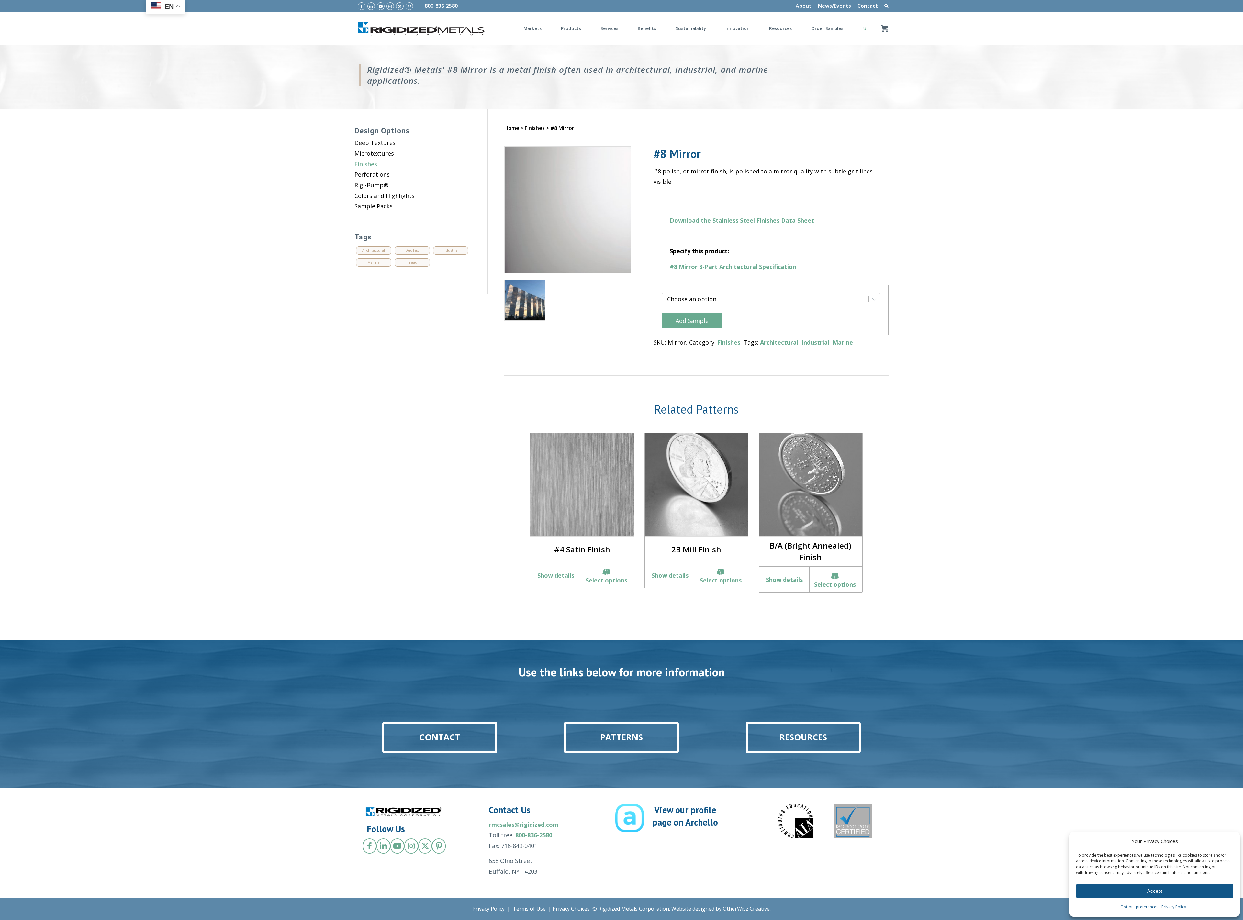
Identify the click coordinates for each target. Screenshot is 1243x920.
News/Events (834, 5)
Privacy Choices (571, 908)
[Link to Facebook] (361, 6)
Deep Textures (375, 143)
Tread (412, 262)
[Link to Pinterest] (409, 6)
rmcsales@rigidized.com (523, 824)
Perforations (372, 174)
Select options (606, 580)
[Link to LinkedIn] (371, 6)
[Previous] (515, 503)
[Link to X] (399, 6)
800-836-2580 (441, 5)
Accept (1154, 891)
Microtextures (374, 153)
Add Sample (692, 321)
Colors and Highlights (384, 196)
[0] (884, 28)
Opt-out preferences (1139, 907)
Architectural (779, 342)
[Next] (877, 503)
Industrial (815, 342)
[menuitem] (803, 6)
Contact (867, 5)
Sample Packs (373, 206)
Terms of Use (529, 908)
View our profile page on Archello (685, 816)
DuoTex (412, 250)
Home (511, 128)
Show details (555, 575)
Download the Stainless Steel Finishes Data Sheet (742, 220)
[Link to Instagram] (390, 6)
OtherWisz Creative (746, 908)
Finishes (535, 128)
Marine (843, 342)
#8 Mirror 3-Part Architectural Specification (733, 267)
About (804, 5)
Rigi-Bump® (371, 185)
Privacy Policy (1173, 907)
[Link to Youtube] (380, 6)
